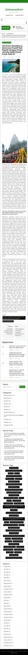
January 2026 (7, 586)
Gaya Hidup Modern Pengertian (13, 492)
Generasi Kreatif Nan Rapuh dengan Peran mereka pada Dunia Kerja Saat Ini (13, 317)
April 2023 (6, 631)
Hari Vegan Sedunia (19, 503)
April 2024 (6, 603)
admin (4, 56)
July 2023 (6, 623)
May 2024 (6, 600)
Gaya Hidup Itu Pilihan (14, 487)
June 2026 (6, 572)
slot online (10, 552)
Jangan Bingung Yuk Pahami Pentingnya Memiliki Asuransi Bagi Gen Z (14, 519)
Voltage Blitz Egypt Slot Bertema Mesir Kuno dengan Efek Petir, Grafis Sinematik (17, 354)
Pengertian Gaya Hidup (14, 527)
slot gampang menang (9, 546)
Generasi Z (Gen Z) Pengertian (11, 497)
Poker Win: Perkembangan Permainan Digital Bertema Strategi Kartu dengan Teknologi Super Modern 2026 (20, 27)
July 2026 (6, 569)
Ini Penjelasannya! (14, 515)
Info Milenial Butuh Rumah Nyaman (14, 512)
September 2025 (7, 594)
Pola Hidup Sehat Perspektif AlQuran (13, 530)
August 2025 (6, 597)
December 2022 (7, 642)
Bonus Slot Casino (8, 395)
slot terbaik (18, 552)
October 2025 (7, 591)
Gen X (21, 497)
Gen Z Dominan (16, 500)
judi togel (6, 409)
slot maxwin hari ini (8, 549)
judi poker (6, 403)
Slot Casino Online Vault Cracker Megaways (14, 415)
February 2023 (7, 637)
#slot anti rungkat (14, 467)
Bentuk (17, 473)
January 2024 (7, 611)
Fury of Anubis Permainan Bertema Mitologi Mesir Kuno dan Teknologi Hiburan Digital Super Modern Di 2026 (13, 452)
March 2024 (6, 606)
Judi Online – (5, 74)
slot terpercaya (14, 555)
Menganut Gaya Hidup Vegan (16, 522)
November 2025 (7, 589)
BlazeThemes (14, 652)
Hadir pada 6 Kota (8, 503)
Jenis (6, 522)
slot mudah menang (19, 549)
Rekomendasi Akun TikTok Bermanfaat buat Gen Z (14, 535)
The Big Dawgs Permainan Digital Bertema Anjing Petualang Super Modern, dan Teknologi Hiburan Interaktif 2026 (14, 441)
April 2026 (6, 577)
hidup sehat (14, 510)
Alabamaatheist (14, 9)
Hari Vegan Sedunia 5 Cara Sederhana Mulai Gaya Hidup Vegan (13, 507)
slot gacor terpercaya (13, 544)
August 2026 (6, 566)
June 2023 (6, 625)
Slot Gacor (6, 419)
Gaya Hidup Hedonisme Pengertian (14, 484)
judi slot (5, 406)
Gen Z (9, 500)
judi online (6, 401)
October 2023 (7, 620)
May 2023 (6, 628)
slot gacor (8, 541)
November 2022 (7, 645)
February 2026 (7, 583)
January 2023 (7, 640)
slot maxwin (20, 546)
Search (22, 387)
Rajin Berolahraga (14, 533)
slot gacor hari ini (18, 541)
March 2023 (6, 634)
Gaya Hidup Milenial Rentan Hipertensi (14, 489)
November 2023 (7, 617)
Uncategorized (7, 42)
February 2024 (7, 608)
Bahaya (11, 473)
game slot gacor (10, 478)
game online (6, 398)
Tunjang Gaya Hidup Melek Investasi (13, 557)
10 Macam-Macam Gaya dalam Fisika (13, 470)
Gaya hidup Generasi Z (14, 481)
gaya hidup (18, 478)
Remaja (8, 538)
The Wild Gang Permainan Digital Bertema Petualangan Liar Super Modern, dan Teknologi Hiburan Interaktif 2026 (14, 446)
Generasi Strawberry (8, 321)
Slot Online (6, 422)
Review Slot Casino (8, 412)
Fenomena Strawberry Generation (14, 476)
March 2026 (6, 580)
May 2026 (6, 574)
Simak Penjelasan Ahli (17, 538)
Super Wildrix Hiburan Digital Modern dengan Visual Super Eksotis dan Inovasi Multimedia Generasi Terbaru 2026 (14, 458)
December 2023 (7, 614)
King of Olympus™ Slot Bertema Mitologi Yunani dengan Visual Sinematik (16, 363)
